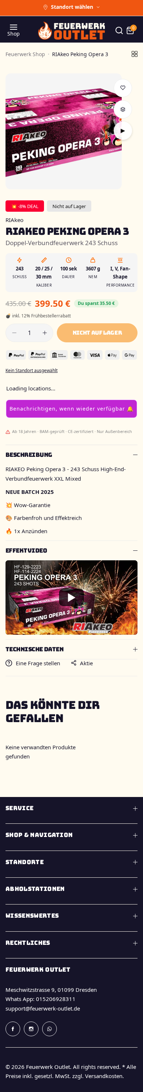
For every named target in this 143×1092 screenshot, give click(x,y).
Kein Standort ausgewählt (32, 370)
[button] (72, 408)
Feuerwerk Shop (25, 54)
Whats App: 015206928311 (41, 998)
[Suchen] (119, 30)
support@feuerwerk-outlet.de (43, 1008)
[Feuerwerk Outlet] (71, 31)
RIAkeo (14, 219)
